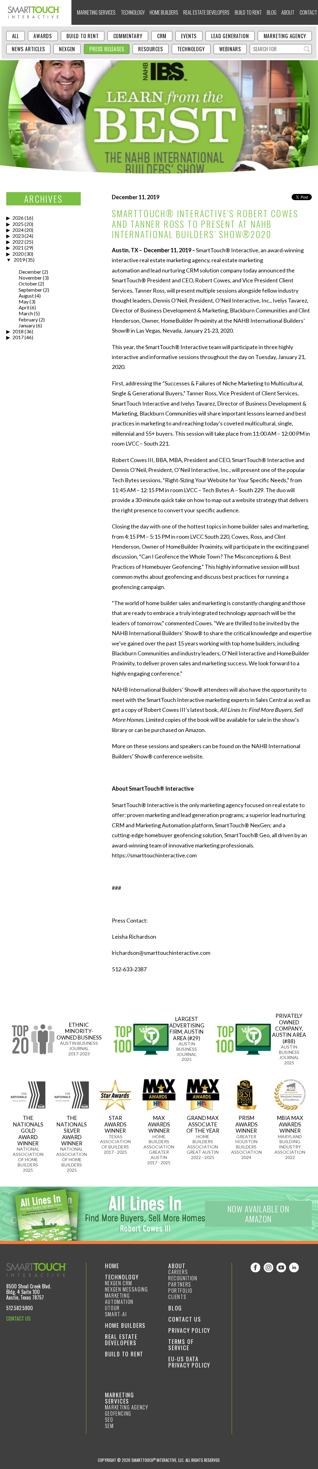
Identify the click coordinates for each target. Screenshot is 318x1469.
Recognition (183, 1278)
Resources (150, 49)
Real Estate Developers (206, 12)
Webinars (230, 49)
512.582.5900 (19, 1308)
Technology (133, 12)
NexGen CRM (118, 1283)
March (26, 313)
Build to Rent (248, 12)
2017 (18, 337)
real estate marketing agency (174, 260)
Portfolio (180, 1290)
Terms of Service (180, 1344)
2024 (18, 230)
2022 (18, 242)
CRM (161, 36)
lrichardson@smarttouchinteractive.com (161, 952)
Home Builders (164, 12)
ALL (15, 36)
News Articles (28, 49)
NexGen (67, 49)
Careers (178, 1272)
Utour (112, 1308)
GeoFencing (118, 1413)
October (28, 283)
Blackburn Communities (168, 413)
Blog (271, 12)
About (287, 12)
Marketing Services (96, 12)
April (24, 307)
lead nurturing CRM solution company (196, 270)
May (24, 301)
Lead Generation (230, 36)
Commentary (128, 36)
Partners (179, 1284)
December (30, 272)
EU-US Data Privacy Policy (189, 1362)
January (27, 325)
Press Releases (106, 49)
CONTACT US (18, 1318)
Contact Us (184, 1319)
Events (189, 36)
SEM (109, 1426)
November (30, 278)
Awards (43, 36)
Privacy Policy (189, 1330)
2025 (18, 224)
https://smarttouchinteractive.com (154, 855)
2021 (18, 247)
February (28, 319)
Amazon (195, 729)
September (30, 290)
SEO (109, 1419)
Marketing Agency (285, 36)
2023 (18, 236)
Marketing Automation (119, 1298)
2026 (18, 218)
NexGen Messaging (126, 1289)
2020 (18, 254)
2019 (19, 260)
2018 (18, 331)
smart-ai (116, 1314)
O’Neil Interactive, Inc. (201, 469)
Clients (177, 1297)
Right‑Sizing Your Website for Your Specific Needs (225, 480)
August (26, 296)
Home (112, 1266)
